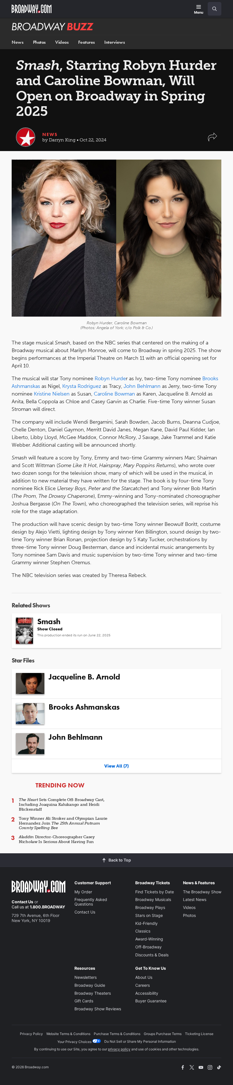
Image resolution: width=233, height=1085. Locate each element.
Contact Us (22, 901)
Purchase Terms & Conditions (117, 1034)
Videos (61, 42)
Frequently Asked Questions (90, 901)
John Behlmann (142, 386)
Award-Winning (149, 938)
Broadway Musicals (153, 899)
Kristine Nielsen (52, 394)
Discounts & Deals (151, 954)
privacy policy (119, 1049)
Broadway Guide (89, 985)
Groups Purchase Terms (163, 1034)
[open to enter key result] (214, 9)
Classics (142, 931)
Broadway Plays (150, 907)
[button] (212, 140)
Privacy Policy (31, 1034)
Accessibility (146, 993)
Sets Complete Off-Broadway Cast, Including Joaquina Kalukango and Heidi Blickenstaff (61, 804)
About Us (143, 977)
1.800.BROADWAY (47, 906)
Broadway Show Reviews (97, 1008)
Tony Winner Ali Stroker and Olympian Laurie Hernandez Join (63, 823)
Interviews (114, 42)
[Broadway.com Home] (31, 9)
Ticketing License (199, 1034)
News (17, 42)
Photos (39, 42)
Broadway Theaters (92, 993)
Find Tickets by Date (154, 891)
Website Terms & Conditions (68, 1034)
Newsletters (85, 977)
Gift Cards (83, 1000)
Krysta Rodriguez (81, 386)
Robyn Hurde (110, 378)
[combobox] (212, 9)
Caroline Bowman (114, 394)
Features (86, 42)
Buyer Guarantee (151, 1000)
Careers (142, 985)
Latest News (194, 899)
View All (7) (116, 766)
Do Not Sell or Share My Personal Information (140, 1041)
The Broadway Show (202, 891)
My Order (83, 891)
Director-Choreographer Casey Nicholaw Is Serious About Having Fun (57, 839)
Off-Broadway (148, 946)
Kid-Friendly (146, 923)
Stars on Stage (149, 915)
